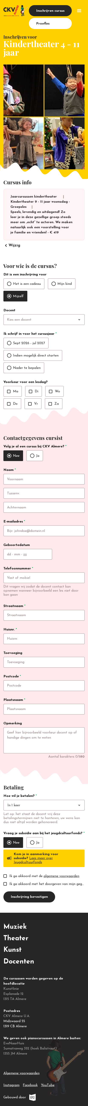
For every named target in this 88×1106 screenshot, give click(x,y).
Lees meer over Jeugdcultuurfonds (33, 860)
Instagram (11, 1085)
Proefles (43, 23)
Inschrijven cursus (50, 11)
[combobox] (52, 319)
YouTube (47, 1085)
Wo (54, 391)
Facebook (30, 1085)
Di (33, 391)
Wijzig (11, 246)
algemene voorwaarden (61, 876)
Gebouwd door (29, 1098)
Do (12, 404)
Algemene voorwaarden (21, 1073)
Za (53, 404)
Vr (33, 404)
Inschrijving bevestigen (29, 897)
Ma (12, 391)
